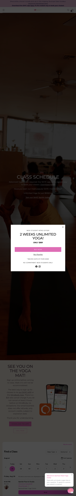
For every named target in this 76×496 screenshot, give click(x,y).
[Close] (62, 227)
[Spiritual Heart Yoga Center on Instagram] (39, 266)
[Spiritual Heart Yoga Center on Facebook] (36, 266)
